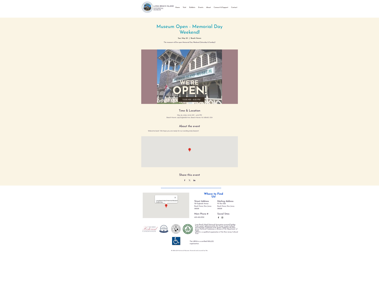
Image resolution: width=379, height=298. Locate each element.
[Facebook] (218, 217)
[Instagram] (222, 217)
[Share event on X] (189, 180)
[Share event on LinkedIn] (194, 180)
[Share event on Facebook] (185, 180)
